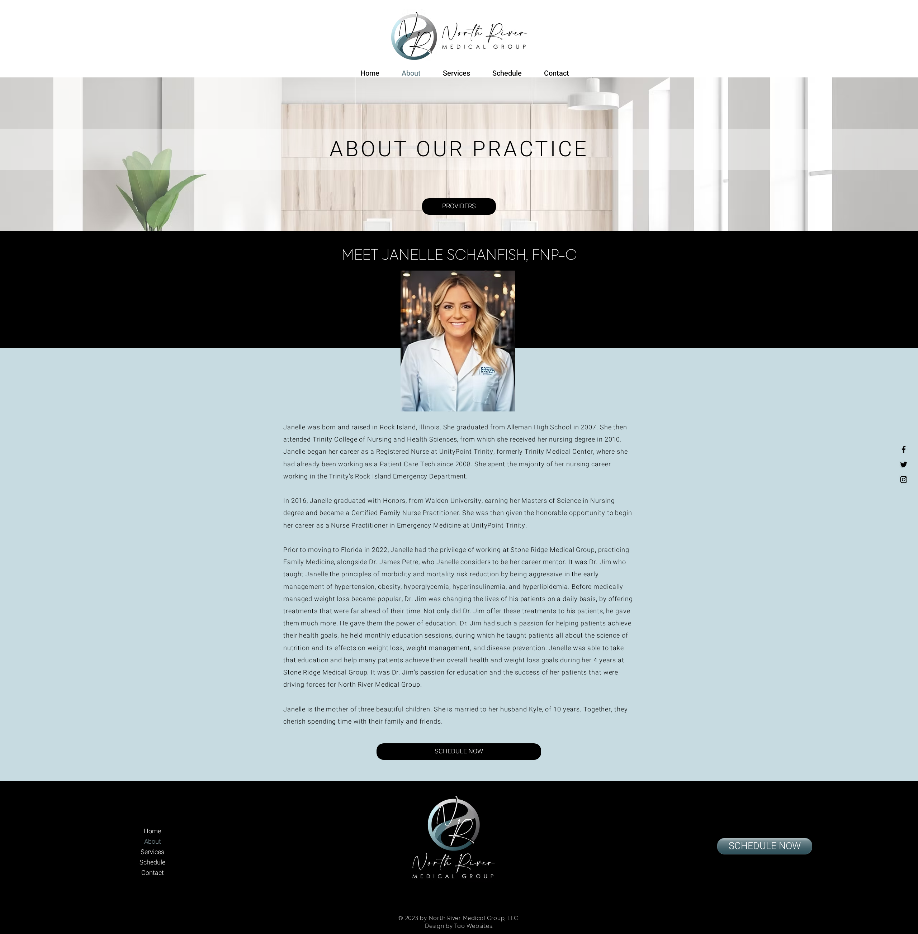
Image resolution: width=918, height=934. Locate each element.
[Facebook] (903, 449)
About (152, 842)
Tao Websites (473, 926)
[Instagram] (903, 479)
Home (152, 831)
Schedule (152, 862)
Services (152, 852)
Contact (152, 873)
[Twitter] (903, 464)
